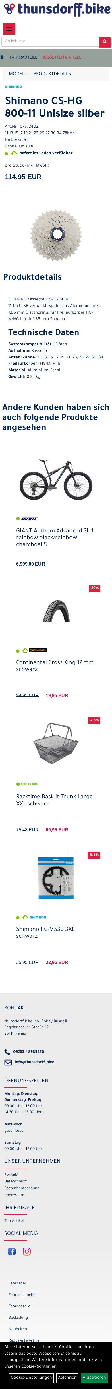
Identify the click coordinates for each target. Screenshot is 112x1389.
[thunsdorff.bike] (57, 10)
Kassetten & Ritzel (62, 58)
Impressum (14, 1195)
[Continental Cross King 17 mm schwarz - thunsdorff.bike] (56, 611)
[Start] (2, 58)
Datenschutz (15, 1182)
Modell (18, 74)
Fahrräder (17, 1284)
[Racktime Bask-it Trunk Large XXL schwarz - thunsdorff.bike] (56, 743)
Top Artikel (14, 1221)
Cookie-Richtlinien (39, 1367)
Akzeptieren (94, 1378)
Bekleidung (18, 1318)
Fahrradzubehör (23, 1295)
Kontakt (11, 1175)
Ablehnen (67, 1378)
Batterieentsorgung (22, 1188)
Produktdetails (52, 74)
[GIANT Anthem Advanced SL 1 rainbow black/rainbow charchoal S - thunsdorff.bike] (56, 480)
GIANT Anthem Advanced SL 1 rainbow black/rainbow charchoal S (54, 538)
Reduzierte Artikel (24, 1341)
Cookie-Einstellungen (31, 1378)
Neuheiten (18, 1329)
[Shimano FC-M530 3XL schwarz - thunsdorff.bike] (56, 878)
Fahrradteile (23, 58)
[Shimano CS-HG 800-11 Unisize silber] (56, 235)
